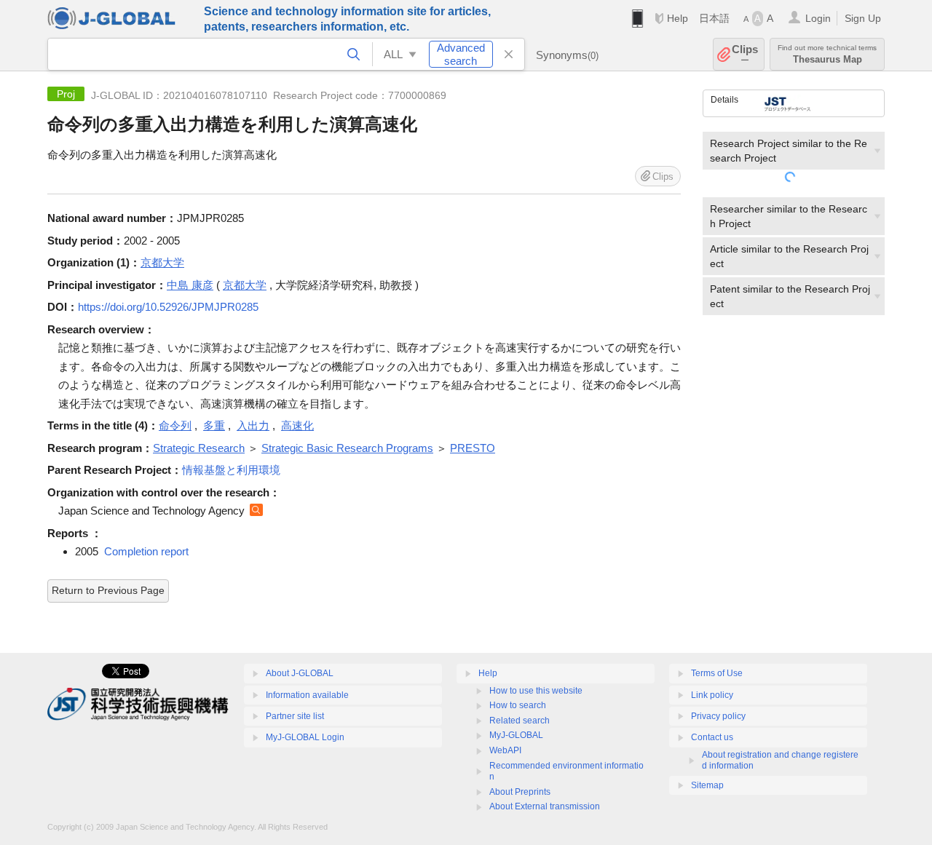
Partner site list (295, 716)
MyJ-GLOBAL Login (305, 737)
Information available (307, 695)
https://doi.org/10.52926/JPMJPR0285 (168, 307)
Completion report (146, 551)
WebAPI (505, 750)
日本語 (714, 18)
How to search (517, 705)
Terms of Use (717, 673)
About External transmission (544, 806)
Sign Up (863, 18)
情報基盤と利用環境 (231, 470)
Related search (519, 720)
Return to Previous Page (108, 590)
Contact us (712, 737)
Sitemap (707, 785)
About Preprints (519, 792)
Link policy (712, 695)
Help (677, 18)
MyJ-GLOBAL (516, 735)
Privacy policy (718, 716)
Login (818, 18)
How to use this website (535, 691)
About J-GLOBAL (299, 673)
